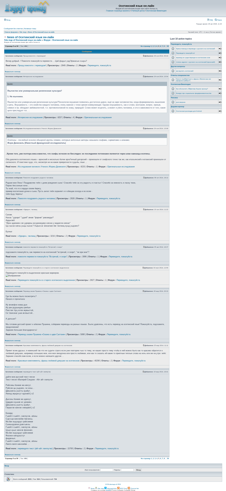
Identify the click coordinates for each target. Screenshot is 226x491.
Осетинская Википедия (156, 11)
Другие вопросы (178, 66)
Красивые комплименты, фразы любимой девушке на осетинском (48, 361)
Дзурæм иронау (177, 106)
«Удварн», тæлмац (26, 236)
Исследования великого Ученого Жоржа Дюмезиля (42, 166)
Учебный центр (138, 11)
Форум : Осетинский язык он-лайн (61, 40)
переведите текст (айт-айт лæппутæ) (35, 448)
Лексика (174, 98)
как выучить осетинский (184, 71)
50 (168, 46)
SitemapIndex (112, 488)
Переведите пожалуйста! (185, 53)
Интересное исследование (30, 117)
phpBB (108, 490)
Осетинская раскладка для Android (189, 111)
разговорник (180, 102)
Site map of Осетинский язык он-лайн (22, 40)
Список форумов (11, 32)
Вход (8, 20)
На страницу (145, 46)
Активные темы (30, 29)
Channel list (134, 488)
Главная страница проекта (118, 11)
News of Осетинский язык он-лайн (41, 32)
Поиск (219, 20)
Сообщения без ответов (13, 29)
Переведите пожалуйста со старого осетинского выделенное (46, 280)
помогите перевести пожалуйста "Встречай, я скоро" (42, 256)
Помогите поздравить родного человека (36, 198)
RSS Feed (123, 488)
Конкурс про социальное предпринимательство (193, 93)
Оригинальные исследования (98, 117)
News (92, 488)
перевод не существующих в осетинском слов (193, 57)
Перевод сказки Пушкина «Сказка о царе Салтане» (41, 334)
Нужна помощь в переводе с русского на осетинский (195, 49)
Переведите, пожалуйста (99, 65)
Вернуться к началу (12, 71)
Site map (23, 32)
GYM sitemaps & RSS (113, 484)
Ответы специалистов (180, 75)
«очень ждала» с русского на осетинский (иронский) (195, 62)
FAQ (211, 20)
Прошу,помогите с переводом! (32, 65)
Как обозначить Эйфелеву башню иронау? (192, 89)
